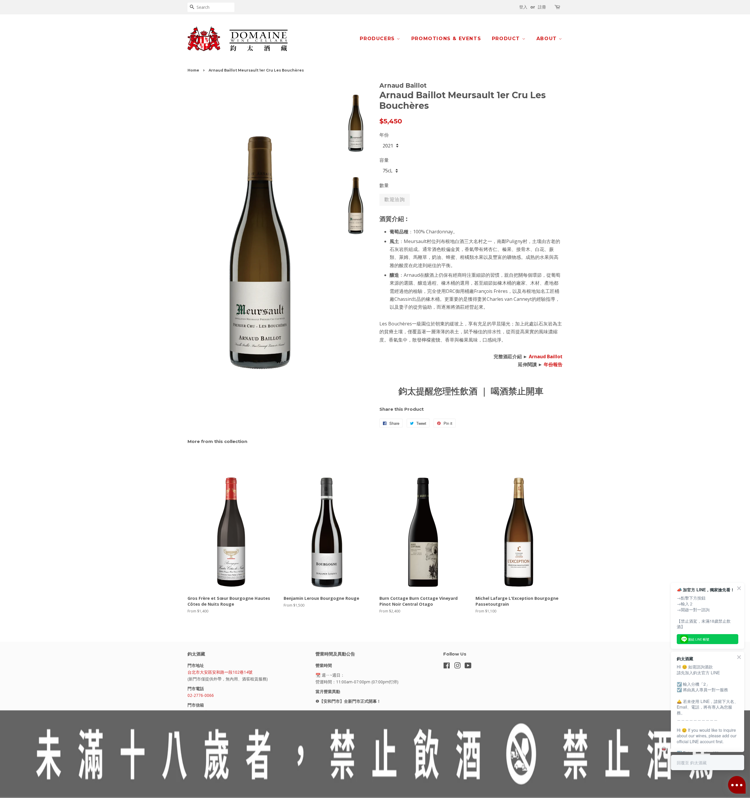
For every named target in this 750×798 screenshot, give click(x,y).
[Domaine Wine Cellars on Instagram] (457, 666)
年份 (384, 135)
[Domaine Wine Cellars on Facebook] (446, 666)
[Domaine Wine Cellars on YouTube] (468, 666)
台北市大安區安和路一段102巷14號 (220, 672)
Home (193, 70)
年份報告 (553, 364)
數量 (384, 185)
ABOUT (547, 38)
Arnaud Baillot (545, 356)
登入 (523, 7)
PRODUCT (507, 38)
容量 (384, 160)
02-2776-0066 (201, 695)
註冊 (542, 7)
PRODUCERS (378, 38)
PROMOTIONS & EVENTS (446, 38)
